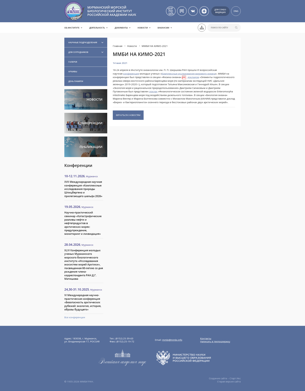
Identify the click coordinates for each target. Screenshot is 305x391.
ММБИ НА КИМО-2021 (155, 46)
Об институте (71, 27)
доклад (153, 91)
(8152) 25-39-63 (124, 338)
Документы (121, 27)
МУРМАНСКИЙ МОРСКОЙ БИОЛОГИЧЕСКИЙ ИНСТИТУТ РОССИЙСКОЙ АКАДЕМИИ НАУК (111, 11)
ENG (236, 11)
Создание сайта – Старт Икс (225, 378)
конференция (131, 73)
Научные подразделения (82, 42)
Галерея (72, 61)
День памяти (75, 81)
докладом (193, 77)
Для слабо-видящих (220, 11)
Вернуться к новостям (128, 115)
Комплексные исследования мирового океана (188, 73)
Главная (117, 46)
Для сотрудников (78, 52)
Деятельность (97, 27)
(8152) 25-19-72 (125, 341)
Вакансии (163, 27)
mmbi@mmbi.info (172, 339)
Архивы (72, 71)
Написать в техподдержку (215, 341)
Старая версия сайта (229, 381)
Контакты (205, 338)
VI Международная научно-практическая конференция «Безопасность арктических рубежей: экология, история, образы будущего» (82, 302)
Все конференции (74, 317)
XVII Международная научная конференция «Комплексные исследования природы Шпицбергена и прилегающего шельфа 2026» (83, 189)
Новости (143, 27)
